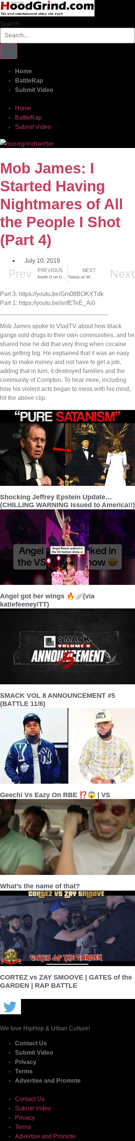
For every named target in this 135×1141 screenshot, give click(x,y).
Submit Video (34, 90)
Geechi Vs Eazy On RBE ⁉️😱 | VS (55, 795)
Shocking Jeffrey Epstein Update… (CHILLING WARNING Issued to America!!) (67, 501)
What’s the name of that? (40, 886)
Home (23, 71)
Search (10, 24)
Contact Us (31, 1043)
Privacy (25, 1062)
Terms (24, 1071)
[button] (67, 99)
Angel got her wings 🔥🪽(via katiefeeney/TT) (47, 600)
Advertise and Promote (48, 1080)
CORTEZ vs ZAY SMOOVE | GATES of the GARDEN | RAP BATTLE (66, 981)
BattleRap (29, 80)
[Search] (8, 51)
